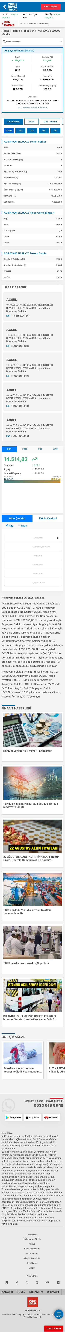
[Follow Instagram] (37, 1282)
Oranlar (31, 121)
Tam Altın (37, 555)
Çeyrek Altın (38, 582)
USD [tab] (40, 449)
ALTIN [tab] (55, 449)
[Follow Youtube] (47, 1282)
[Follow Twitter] (27, 1282)
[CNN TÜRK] (32, 1301)
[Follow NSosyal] (7, 1282)
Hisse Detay (13, 121)
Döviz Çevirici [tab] (48, 518)
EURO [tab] (24, 449)
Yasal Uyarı (32, 1234)
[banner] (14, 7)
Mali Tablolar (50, 121)
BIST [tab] (9, 449)
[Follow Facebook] (17, 1282)
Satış (23, 525)
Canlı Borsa (51, 6)
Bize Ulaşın (32, 1263)
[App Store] (32, 1117)
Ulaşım (32, 1267)
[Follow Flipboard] (58, 1282)
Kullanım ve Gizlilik (32, 1239)
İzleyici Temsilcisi (32, 1258)
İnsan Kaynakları (32, 1248)
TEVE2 (21, 1291)
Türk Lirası (37, 537)
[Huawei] (51, 1117)
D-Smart (53, 1291)
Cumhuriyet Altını (41, 546)
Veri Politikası (31, 1253)
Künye (32, 1244)
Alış (11, 525)
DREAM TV (36, 1291)
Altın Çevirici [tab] (17, 518)
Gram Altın (37, 564)
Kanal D (7, 1291)
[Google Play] (13, 1117)
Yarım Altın (37, 573)
